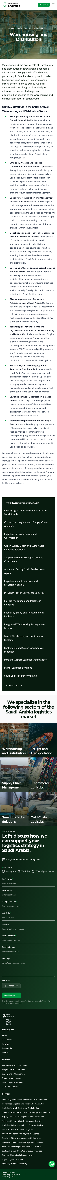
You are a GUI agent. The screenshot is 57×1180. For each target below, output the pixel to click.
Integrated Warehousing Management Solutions (24, 626)
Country (6, 924)
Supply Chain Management (13, 1074)
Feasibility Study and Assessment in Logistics (24, 614)
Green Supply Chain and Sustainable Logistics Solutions (24, 547)
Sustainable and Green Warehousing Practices (24, 649)
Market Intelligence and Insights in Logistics (22, 602)
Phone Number (9, 936)
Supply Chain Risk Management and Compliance (23, 559)
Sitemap (5, 1052)
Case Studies (7, 1039)
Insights (5, 1044)
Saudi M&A (54, 1175)
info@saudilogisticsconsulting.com (23, 859)
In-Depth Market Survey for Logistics (24, 592)
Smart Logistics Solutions (12, 1082)
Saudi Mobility (49, 1175)
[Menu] (53, 4)
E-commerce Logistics (11, 1078)
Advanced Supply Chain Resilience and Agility (25, 571)
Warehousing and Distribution (14, 1065)
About (4, 1035)
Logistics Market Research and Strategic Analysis (21, 583)
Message (6, 958)
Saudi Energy (45, 1175)
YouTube (25, 871)
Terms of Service (11, 1003)
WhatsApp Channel (45, 871)
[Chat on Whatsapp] (52, 1164)
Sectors (10, 28)
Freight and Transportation (13, 1069)
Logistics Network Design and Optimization (20, 535)
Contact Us (44, 5)
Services (6, 1093)
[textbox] (28, 968)
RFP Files (6, 980)
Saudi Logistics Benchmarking (20, 675)
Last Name (7, 890)
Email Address (8, 947)
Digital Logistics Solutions (18, 667)
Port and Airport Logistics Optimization (25, 659)
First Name (7, 879)
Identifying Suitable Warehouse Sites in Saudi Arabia (25, 512)
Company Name (9, 901)
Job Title (6, 913)
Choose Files (13, 986)
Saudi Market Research (27, 1174)
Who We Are (8, 1029)
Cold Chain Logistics (10, 1086)
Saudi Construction (33, 1175)
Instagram (11, 871)
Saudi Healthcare (40, 1175)
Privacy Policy (47, 1001)
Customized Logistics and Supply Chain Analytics (25, 524)
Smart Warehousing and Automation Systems (24, 638)
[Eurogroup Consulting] (11, 4)
